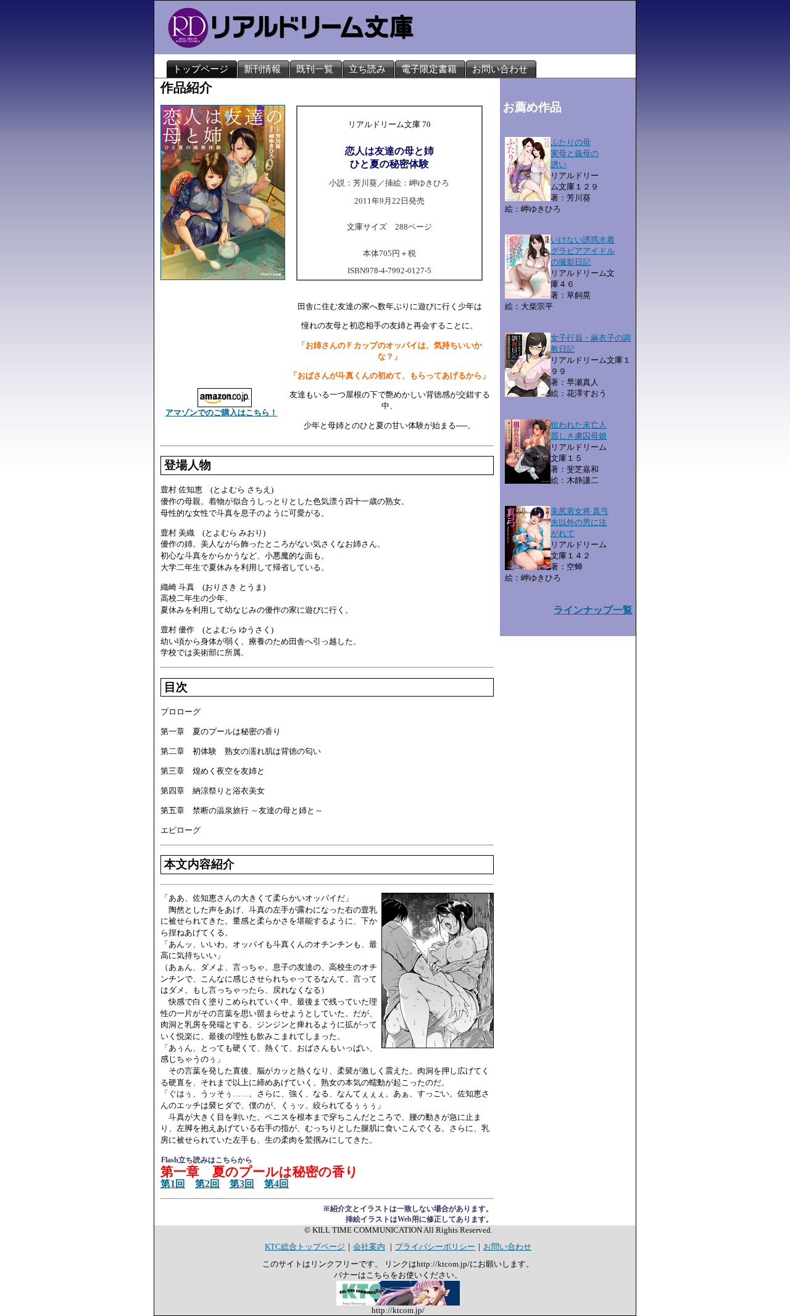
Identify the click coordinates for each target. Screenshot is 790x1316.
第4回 (276, 1183)
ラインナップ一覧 (593, 610)
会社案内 (369, 1246)
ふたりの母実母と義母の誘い (575, 153)
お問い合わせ (507, 1246)
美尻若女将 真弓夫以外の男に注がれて (580, 522)
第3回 (242, 1183)
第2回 (207, 1183)
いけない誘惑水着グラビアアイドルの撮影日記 (583, 251)
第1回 (172, 1183)
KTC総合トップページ (305, 1246)
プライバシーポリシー (435, 1246)
